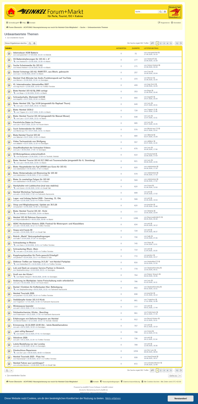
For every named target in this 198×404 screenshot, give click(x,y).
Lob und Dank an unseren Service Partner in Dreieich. (39, 268)
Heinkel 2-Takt (46, 257)
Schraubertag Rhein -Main (25, 249)
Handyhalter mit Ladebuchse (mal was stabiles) (35, 186)
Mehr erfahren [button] (113, 398)
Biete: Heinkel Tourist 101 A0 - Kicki (30, 211)
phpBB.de (104, 390)
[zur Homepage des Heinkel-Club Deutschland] (11, 11)
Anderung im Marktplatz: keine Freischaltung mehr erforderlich (43, 281)
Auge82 (19, 99)
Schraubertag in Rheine (24, 243)
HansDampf (20, 359)
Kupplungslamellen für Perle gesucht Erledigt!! (35, 255)
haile (18, 238)
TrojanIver (20, 302)
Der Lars (23, 353)
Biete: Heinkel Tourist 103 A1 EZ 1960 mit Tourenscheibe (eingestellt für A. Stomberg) (54, 160)
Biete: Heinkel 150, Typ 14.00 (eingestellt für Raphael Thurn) (41, 103)
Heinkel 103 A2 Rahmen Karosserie (30, 217)
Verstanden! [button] (180, 398)
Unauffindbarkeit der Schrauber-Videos (31, 148)
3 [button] (164, 43)
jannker (19, 257)
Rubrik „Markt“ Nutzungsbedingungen (31, 236)
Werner (19, 80)
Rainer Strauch (25, 277)
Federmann (20, 314)
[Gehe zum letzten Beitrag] (159, 52)
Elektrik (48, 55)
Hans (22, 245)
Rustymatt (23, 156)
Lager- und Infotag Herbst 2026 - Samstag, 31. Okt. (37, 198)
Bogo (22, 93)
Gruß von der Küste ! (23, 274)
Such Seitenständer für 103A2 (27, 129)
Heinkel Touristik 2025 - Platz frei (29, 357)
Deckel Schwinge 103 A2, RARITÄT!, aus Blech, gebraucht (41, 72)
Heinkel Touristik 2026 (23, 293)
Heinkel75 (23, 61)
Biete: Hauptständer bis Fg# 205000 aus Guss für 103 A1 (40, 167)
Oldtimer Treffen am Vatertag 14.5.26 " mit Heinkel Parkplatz (41, 262)
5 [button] (170, 43)
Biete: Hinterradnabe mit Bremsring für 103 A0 (35, 173)
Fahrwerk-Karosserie (46, 194)
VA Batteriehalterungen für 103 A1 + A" (31, 59)
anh (17, 194)
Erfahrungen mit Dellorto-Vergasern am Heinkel (35, 319)
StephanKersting (22, 270)
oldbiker (19, 143)
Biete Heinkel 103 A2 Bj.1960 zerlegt (30, 91)
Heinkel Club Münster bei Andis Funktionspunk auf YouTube (42, 78)
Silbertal (19, 137)
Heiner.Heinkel (21, 67)
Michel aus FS (21, 131)
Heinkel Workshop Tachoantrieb (28, 192)
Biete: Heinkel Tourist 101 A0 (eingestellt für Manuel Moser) (41, 116)
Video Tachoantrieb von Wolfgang (29, 141)
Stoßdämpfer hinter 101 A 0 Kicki (29, 300)
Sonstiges (44, 80)
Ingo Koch (20, 86)
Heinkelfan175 (25, 264)
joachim (19, 207)
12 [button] (177, 43)
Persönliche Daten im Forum (27, 122)
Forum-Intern (44, 124)
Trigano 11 (24, 112)
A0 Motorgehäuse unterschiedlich (29, 154)
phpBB (85, 387)
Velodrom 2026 (20, 338)
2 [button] (160, 43)
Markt (48, 61)
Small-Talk (47, 188)
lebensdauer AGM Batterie (25, 53)
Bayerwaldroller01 (23, 219)
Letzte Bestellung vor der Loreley (29, 344)
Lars (21, 106)
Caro (18, 74)
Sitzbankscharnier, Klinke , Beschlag (30, 312)
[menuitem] (22, 23)
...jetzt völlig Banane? (23, 331)
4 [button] (167, 43)
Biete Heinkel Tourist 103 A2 (26, 135)
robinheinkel (20, 169)
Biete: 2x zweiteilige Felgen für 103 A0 (31, 179)
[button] (152, 43)
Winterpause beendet (23, 306)
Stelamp (23, 213)
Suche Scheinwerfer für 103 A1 (28, 65)
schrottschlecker (22, 365)
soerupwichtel (21, 55)
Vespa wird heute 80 (22, 230)
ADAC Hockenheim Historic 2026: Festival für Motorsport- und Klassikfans (48, 224)
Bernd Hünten (21, 321)
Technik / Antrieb (52, 156)
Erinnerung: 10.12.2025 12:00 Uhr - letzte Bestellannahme (40, 325)
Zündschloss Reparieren (25, 350)
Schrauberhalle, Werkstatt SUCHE (29, 97)
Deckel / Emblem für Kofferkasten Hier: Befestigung (37, 287)
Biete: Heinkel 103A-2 (23, 110)
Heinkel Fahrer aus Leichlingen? (28, 363)
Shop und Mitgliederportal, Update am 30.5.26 (35, 205)
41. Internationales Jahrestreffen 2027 (31, 84)
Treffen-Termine (49, 86)
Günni (22, 188)
